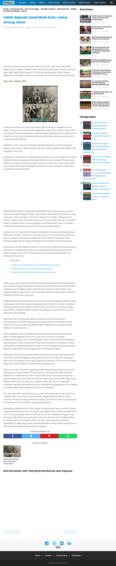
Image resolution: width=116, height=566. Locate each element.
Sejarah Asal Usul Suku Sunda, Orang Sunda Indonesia (34, 272)
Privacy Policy (61, 555)
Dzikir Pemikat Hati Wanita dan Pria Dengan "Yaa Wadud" (101, 186)
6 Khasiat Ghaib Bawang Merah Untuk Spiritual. (102, 61)
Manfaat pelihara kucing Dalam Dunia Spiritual (102, 38)
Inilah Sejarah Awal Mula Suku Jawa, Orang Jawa (11, 461)
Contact (48, 555)
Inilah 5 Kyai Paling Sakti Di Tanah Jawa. (101, 27)
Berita (42, 3)
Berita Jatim (54, 3)
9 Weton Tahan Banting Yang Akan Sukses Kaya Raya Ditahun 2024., (101, 72)
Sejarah (22, 3)
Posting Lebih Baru (12, 532)
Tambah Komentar (50, 27)
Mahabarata (10, 8)
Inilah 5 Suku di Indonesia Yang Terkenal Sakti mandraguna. (36, 265)
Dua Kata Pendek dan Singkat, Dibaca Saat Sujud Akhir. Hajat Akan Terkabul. (101, 50)
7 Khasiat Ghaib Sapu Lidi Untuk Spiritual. (102, 93)
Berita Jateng (69, 3)
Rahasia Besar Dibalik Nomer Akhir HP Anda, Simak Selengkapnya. (101, 104)
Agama (32, 3)
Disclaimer (76, 555)
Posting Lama (70, 532)
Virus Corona (100, 3)
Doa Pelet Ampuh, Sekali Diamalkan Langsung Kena (100, 126)
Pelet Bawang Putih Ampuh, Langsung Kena (101, 196)
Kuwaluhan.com (63, 563)
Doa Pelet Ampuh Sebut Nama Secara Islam (101, 136)
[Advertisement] (40, 47)
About (37, 555)
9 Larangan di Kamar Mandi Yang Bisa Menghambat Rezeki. (101, 83)
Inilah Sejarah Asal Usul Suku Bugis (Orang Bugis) (31, 268)
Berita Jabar (84, 3)
